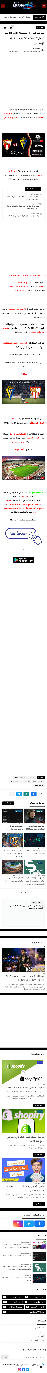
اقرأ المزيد (38, 1105)
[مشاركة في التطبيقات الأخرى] (12, 794)
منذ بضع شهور (38, 823)
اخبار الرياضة (35, 1297)
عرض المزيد (8, 803)
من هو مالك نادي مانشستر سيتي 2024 (16, 17)
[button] (34, 794)
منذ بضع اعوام (34, 194)
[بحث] (3, 6)
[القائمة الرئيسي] (44, 6)
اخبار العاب (12, 1297)
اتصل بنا (41, 1336)
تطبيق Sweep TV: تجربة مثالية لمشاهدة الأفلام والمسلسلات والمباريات (35, 881)
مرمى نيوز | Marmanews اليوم (13, 1365)
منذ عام (40, 848)
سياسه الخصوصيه (37, 1332)
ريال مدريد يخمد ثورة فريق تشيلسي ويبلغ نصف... (22, 216)
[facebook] (39, 1223)
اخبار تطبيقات (35, 1302)
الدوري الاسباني (38, 781)
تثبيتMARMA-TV (13, 1307)
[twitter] (29, 1223)
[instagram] (18, 1223)
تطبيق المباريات (15, 781)
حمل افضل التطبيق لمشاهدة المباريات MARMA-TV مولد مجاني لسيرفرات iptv (17, 1246)
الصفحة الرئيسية (37, 1327)
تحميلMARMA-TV (24, 1312)
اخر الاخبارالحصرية (19, 778)
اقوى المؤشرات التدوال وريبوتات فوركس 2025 (16, 1279)
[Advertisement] (23, 81)
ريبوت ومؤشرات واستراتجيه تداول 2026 (17, 1256)
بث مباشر (27, 781)
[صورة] (39, 1245)
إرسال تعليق (36, 902)
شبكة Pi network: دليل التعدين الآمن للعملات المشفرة (13, 854)
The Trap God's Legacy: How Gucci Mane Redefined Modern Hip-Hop (25, 978)
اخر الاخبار (40, 28)
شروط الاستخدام (37, 1340)
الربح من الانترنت (35, 1307)
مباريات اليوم (39, 785)
